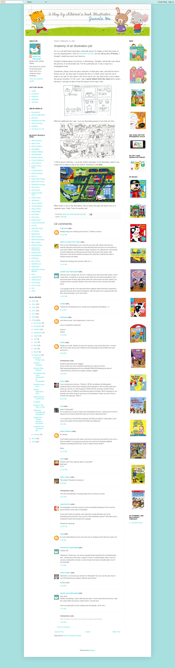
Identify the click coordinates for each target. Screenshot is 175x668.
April (36, 349)
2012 (34, 307)
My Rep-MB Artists (38, 115)
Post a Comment (63, 627)
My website (35, 112)
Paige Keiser (36, 253)
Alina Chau (35, 143)
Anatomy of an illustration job (38, 429)
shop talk (63, 216)
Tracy (62, 381)
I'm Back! (36, 402)
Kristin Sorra (36, 220)
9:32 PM (63, 586)
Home (88, 632)
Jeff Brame (35, 200)
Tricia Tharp (35, 285)
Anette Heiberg (37, 152)
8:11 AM (63, 424)
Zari (61, 406)
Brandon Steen (37, 157)
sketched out (65, 504)
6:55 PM (63, 399)
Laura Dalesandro (38, 223)
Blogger (92, 650)
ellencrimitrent (66, 431)
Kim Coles (35, 217)
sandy (62, 304)
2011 (34, 311)
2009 (34, 317)
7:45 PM (63, 335)
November (38, 326)
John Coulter (65, 573)
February (37, 355)
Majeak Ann (35, 234)
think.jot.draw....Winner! (39, 369)
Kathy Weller (36, 212)
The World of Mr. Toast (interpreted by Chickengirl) (39, 377)
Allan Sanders (36, 146)
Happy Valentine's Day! (38, 392)
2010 (34, 314)
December (38, 323)
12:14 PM (63, 470)
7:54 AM (63, 374)
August (36, 336)
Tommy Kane (36, 280)
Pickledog (35, 258)
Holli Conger (36, 198)
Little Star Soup (37, 228)
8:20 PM (63, 353)
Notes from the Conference (38, 398)
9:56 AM (63, 483)
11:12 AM (63, 235)
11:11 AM (63, 451)
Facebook (35, 94)
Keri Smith (35, 214)
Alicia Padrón (36, 141)
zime (62, 459)
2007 (34, 439)
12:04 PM (63, 296)
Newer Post (59, 632)
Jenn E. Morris (36, 203)
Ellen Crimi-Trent (37, 182)
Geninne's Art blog (38, 185)
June (36, 342)
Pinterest (34, 97)
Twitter (33, 91)
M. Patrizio (35, 231)
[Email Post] (90, 214)
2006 (34, 442)
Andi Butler (35, 149)
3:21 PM (63, 310)
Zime (33, 291)
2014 (34, 301)
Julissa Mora (36, 209)
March (36, 352)
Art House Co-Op (37, 129)
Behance (34, 118)
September (38, 333)
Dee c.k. (34, 176)
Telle (33, 274)
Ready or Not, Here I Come (39, 406)
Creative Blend (37, 171)
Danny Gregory (37, 173)
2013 (34, 304)
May (35, 345)
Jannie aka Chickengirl (69, 272)
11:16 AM (63, 264)
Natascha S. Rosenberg (35, 249)
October (37, 329)
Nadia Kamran (36, 245)
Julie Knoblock (36, 206)
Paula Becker (36, 255)
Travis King (35, 283)
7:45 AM (63, 565)
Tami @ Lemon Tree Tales (70, 242)
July (35, 339)
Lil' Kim (34, 226)
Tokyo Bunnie (36, 277)
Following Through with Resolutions (39, 412)
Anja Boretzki (36, 155)
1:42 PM (63, 622)
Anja (62, 534)
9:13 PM (63, 497)
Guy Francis (35, 190)
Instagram (35, 99)
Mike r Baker (36, 242)
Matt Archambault (37, 240)
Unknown (63, 228)
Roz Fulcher (35, 261)
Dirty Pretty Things (38, 179)
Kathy (62, 342)
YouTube (34, 102)
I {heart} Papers (137, 523)
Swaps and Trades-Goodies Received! (38, 420)
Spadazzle (35, 267)
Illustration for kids (86, 54)
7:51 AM (63, 609)
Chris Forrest (36, 163)
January (37, 434)
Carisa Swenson (37, 160)
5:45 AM (63, 540)
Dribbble (34, 126)
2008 (34, 320)
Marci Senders (36, 237)
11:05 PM (63, 526)
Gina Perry (35, 187)
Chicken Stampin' (37, 364)
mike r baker (65, 477)
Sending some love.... (38, 385)
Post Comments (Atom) (72, 636)
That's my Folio (37, 123)
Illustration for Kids (38, 121)
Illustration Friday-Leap (39, 359)
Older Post (116, 632)
